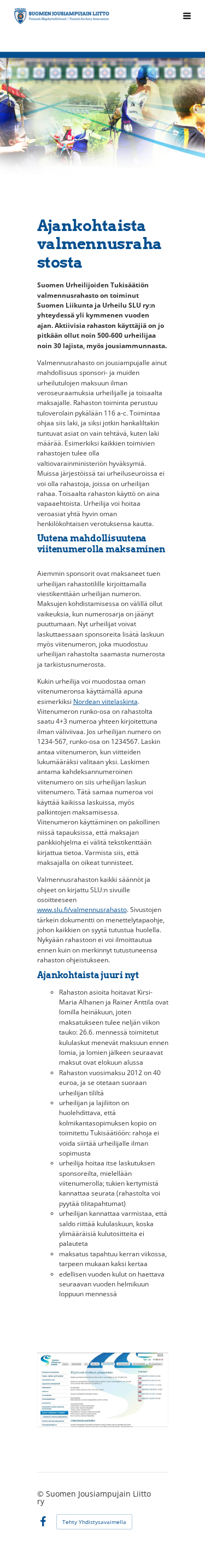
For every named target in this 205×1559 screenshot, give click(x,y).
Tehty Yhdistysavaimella (94, 1522)
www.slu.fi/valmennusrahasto (82, 909)
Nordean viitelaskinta (105, 701)
